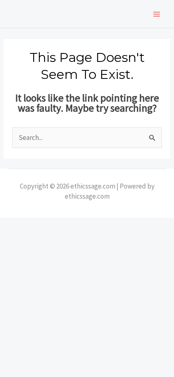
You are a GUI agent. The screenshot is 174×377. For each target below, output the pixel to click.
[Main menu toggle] (157, 14)
